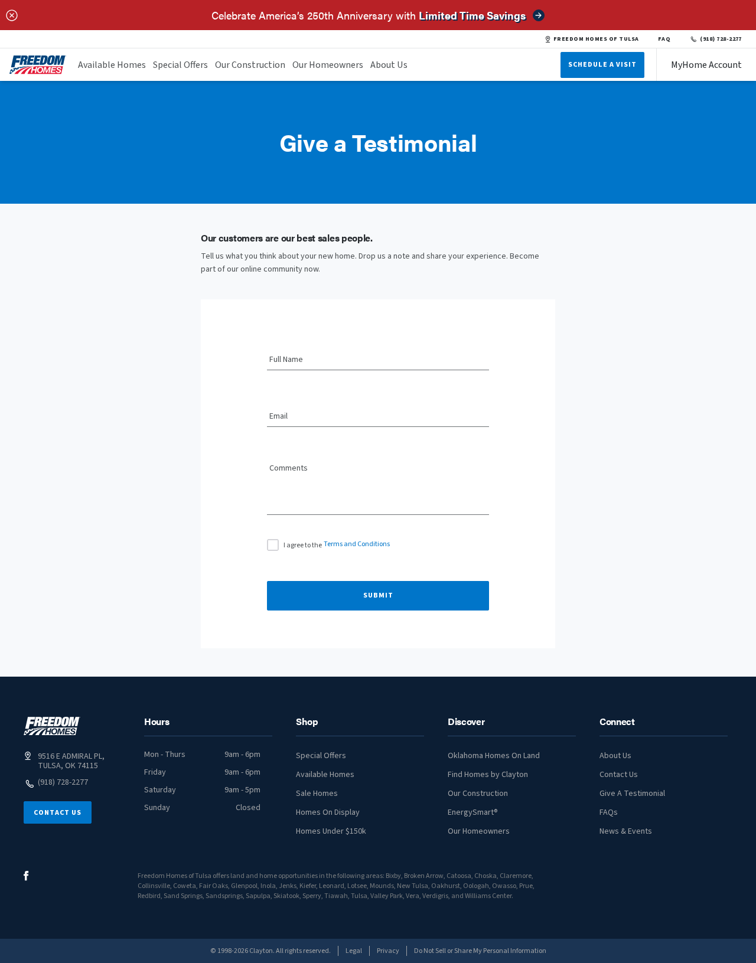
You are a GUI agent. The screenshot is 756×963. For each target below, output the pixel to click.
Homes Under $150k (331, 831)
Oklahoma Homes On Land (494, 756)
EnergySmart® (473, 812)
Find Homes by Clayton (488, 775)
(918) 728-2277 (721, 39)
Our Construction (250, 64)
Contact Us (58, 813)
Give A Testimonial (632, 793)
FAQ (664, 39)
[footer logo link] (52, 726)
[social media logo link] (26, 876)
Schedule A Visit (602, 65)
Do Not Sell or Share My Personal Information (480, 951)
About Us (389, 64)
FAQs (608, 812)
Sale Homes (317, 793)
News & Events (625, 831)
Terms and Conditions (357, 544)
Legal (354, 951)
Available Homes (112, 64)
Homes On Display (328, 812)
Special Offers (180, 64)
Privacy (388, 951)
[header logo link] (37, 64)
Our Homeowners (327, 64)
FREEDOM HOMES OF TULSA (596, 39)
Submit (378, 595)
